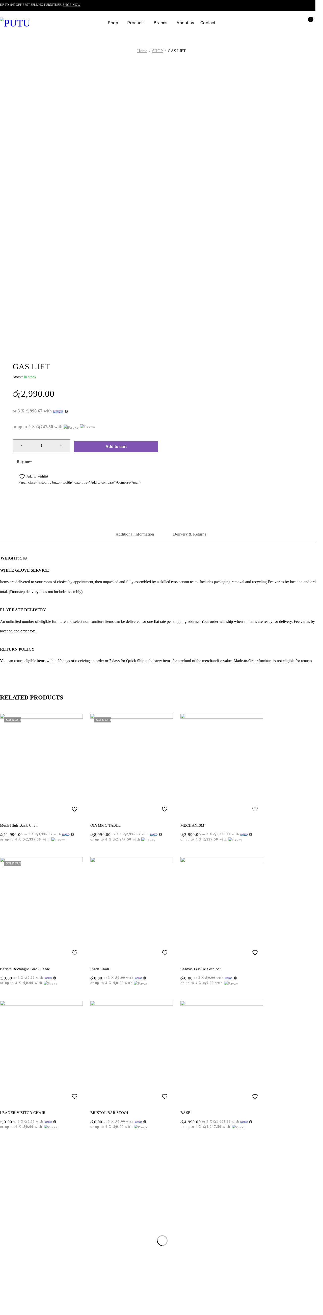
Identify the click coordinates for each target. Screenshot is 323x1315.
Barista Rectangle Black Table (25, 969)
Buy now (24, 461)
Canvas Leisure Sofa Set (200, 969)
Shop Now (71, 5)
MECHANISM (192, 825)
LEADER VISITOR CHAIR (23, 1113)
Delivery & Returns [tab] (189, 534)
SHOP (157, 51)
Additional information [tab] (135, 534)
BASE (185, 1113)
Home (142, 51)
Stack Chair (100, 969)
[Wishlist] (30, 476)
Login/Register (296, 22)
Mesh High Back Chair (19, 825)
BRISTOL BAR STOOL (109, 1113)
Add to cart (116, 446)
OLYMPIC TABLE (105, 825)
